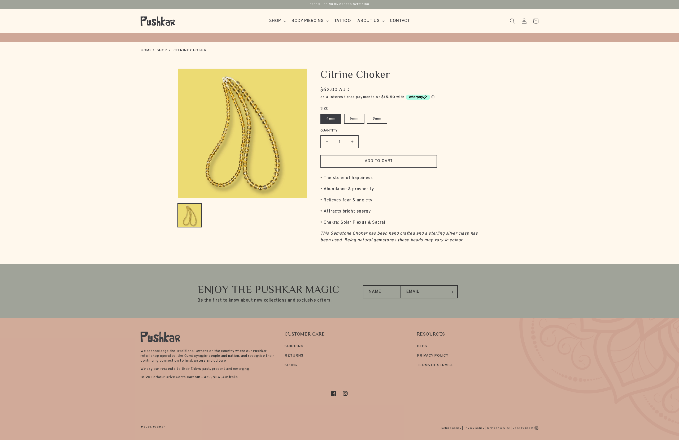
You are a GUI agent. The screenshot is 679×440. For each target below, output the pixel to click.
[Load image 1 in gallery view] (190, 215)
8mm (377, 118)
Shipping (294, 346)
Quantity (329, 131)
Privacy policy (474, 428)
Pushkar (159, 427)
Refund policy (451, 428)
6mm (354, 118)
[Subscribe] (451, 291)
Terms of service (498, 428)
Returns (294, 355)
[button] (277, 21)
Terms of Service (435, 365)
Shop (162, 50)
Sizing (291, 365)
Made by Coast (522, 428)
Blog (422, 346)
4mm (331, 118)
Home (146, 50)
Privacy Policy (433, 355)
